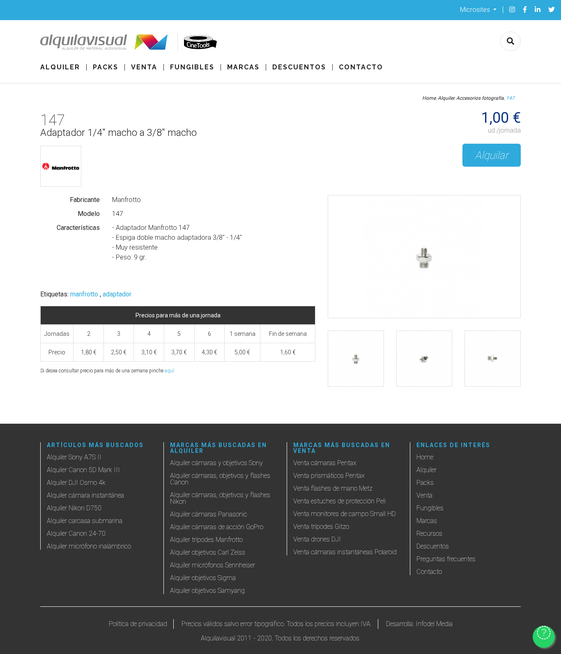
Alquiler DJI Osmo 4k (76, 482)
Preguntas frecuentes (446, 559)
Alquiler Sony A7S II (74, 457)
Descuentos (299, 67)
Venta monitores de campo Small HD (344, 514)
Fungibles (192, 67)
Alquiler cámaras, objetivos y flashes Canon (220, 479)
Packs (105, 67)
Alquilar (491, 155)
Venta (144, 67)
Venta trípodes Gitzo (321, 526)
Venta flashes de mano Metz (332, 488)
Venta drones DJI (317, 539)
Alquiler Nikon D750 (74, 508)
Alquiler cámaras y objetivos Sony (216, 463)
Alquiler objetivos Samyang (207, 590)
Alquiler (60, 67)
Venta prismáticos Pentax (329, 476)
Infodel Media (434, 624)
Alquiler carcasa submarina (84, 521)
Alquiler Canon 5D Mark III (83, 470)
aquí (169, 371)
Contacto (361, 67)
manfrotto (84, 294)
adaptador (117, 294)
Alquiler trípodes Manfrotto (206, 540)
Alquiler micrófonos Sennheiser (212, 565)
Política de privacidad (138, 624)
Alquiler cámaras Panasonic (208, 514)
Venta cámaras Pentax (324, 463)
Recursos (429, 533)
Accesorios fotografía (480, 98)
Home (429, 98)
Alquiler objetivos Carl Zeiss (207, 552)
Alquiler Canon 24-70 (76, 533)
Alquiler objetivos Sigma (203, 578)
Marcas (243, 67)
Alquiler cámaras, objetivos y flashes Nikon (220, 498)
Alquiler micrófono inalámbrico (89, 546)
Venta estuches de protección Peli (339, 501)
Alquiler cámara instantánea (85, 495)
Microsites (476, 9)
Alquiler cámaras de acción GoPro (216, 527)
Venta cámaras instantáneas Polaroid (345, 552)
